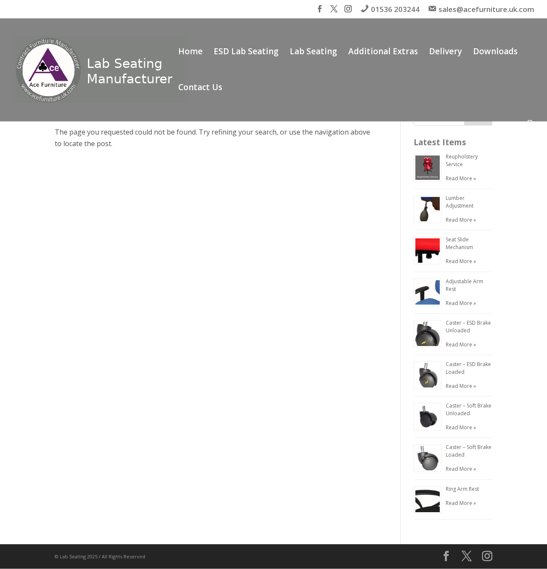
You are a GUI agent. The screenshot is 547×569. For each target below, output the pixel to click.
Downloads (495, 52)
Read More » (461, 178)
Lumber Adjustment (459, 201)
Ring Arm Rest (462, 489)
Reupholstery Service (462, 160)
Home (190, 52)
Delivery (445, 52)
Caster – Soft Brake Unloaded (468, 409)
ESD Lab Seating (246, 52)
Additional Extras (383, 52)
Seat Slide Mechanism (459, 243)
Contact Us (200, 88)
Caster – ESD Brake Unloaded (468, 326)
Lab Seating (313, 52)
